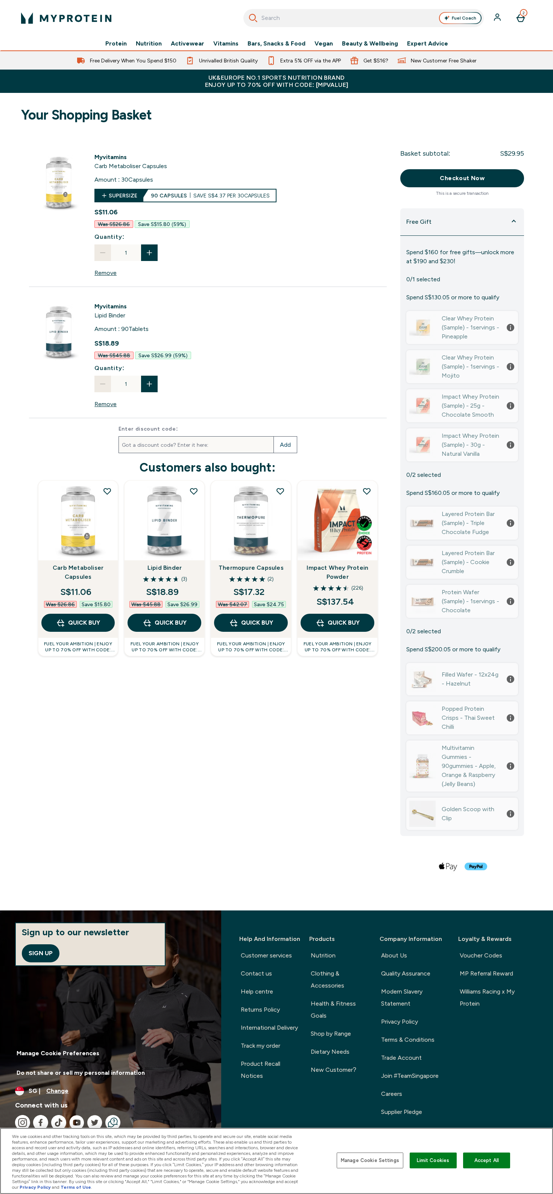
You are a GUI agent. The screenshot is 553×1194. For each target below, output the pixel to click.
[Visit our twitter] (94, 1122)
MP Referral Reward (486, 973)
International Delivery (269, 1027)
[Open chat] (112, 1122)
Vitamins (226, 44)
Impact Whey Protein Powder (337, 572)
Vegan (323, 44)
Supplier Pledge (401, 1112)
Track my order (260, 1045)
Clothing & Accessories (327, 979)
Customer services (266, 955)
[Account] (498, 18)
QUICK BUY (84, 622)
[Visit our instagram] (22, 1122)
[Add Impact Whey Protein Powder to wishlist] (366, 491)
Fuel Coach (464, 18)
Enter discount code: (148, 429)
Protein (116, 44)
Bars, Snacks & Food (276, 44)
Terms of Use (76, 1187)
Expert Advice (427, 44)
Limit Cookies (433, 1160)
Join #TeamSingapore (410, 1076)
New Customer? (333, 1070)
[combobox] (363, 18)
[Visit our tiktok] (58, 1122)
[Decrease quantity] (102, 252)
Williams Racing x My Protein (487, 997)
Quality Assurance (405, 973)
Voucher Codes (481, 955)
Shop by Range (331, 1033)
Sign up (41, 953)
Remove (105, 273)
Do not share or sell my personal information (81, 1073)
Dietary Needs (330, 1051)
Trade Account (401, 1057)
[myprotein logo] (66, 18)
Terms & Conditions (407, 1039)
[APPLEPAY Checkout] (448, 866)
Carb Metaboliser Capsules (78, 572)
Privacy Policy (399, 1021)
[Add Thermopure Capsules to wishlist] (280, 491)
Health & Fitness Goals (333, 1009)
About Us (394, 955)
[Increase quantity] (149, 252)
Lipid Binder (164, 567)
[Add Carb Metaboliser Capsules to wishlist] (107, 491)
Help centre (257, 991)
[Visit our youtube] (76, 1122)
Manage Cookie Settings (370, 1160)
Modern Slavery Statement (401, 997)
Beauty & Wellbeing (370, 44)
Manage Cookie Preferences (58, 1053)
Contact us (256, 973)
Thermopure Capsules (251, 567)
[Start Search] (253, 18)
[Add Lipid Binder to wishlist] (193, 491)
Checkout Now (462, 178)
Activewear (187, 44)
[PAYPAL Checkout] (476, 866)
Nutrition (149, 44)
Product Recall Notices (260, 1069)
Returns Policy (260, 1009)
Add (285, 444)
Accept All (486, 1160)
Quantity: (109, 237)
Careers (391, 1094)
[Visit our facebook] (40, 1122)
